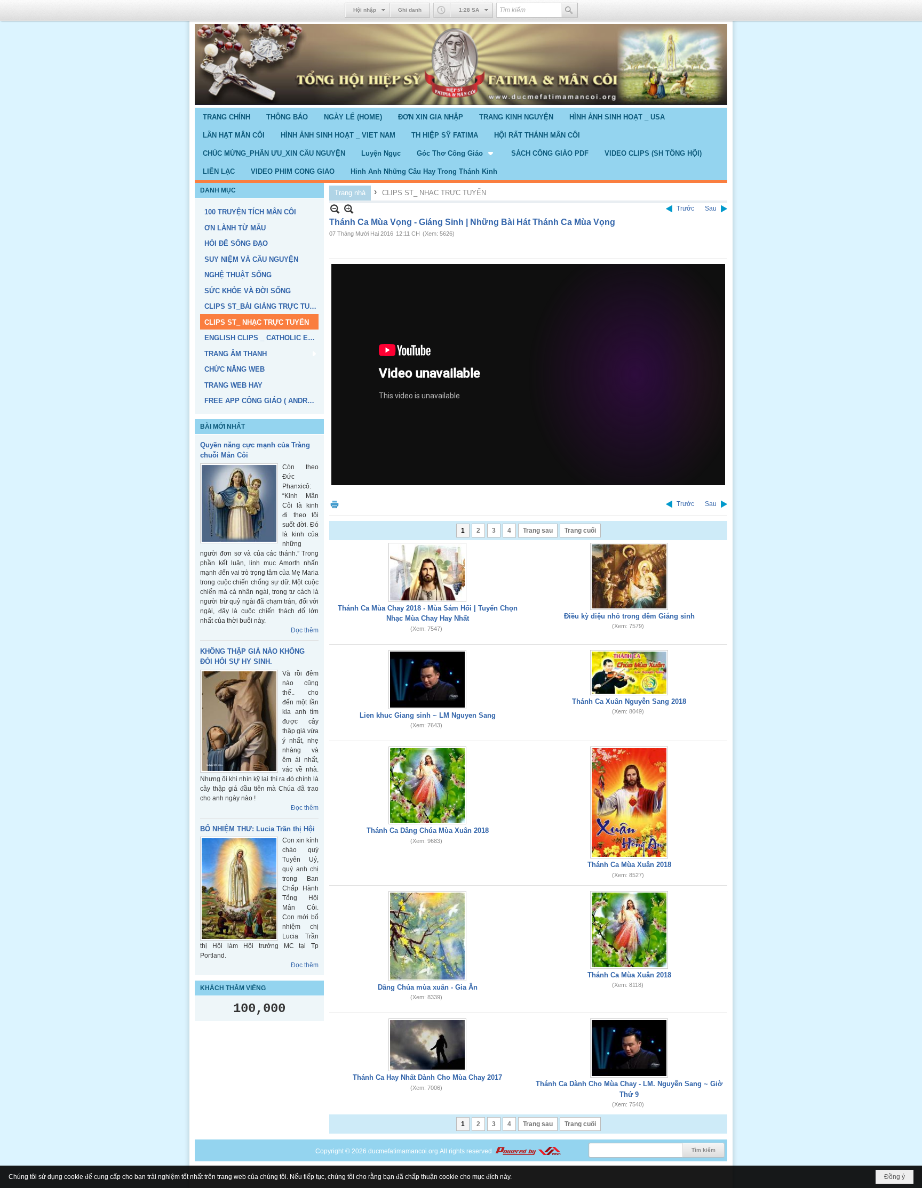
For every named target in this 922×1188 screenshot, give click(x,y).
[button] (456, 153)
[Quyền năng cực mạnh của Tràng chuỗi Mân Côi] (239, 503)
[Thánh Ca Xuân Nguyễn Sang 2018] (629, 673)
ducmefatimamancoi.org (403, 1151)
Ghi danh (410, 10)
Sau (711, 208)
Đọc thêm (305, 630)
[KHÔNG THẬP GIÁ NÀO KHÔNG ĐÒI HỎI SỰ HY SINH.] (239, 721)
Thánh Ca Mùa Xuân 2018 (629, 865)
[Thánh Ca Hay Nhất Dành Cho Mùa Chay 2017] (427, 1045)
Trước (685, 208)
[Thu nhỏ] (334, 208)
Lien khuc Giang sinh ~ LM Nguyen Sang (428, 715)
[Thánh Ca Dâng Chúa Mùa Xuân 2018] (427, 785)
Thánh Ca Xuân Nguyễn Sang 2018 (629, 701)
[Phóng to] (348, 208)
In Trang (334, 504)
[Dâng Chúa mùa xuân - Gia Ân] (427, 936)
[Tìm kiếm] (569, 10)
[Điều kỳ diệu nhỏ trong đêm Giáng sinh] (629, 576)
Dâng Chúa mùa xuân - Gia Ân (428, 987)
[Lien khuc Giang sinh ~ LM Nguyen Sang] (427, 680)
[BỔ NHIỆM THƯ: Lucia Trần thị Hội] (239, 888)
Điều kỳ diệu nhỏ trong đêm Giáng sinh (629, 616)
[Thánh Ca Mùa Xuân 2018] (629, 802)
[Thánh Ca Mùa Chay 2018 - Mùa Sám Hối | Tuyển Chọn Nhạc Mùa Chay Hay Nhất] (427, 572)
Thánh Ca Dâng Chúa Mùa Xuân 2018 (428, 830)
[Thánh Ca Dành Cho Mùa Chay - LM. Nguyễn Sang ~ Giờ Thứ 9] (629, 1048)
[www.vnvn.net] (528, 1151)
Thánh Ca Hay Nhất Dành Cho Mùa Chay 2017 (427, 1077)
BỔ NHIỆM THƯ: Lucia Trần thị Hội (257, 829)
